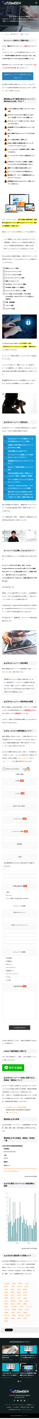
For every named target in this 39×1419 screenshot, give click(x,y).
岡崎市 (20, 1283)
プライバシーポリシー (27, 1409)
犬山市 (25, 1292)
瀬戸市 (6, 1286)
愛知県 (21, 34)
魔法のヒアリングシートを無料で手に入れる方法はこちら (18, 76)
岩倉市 (27, 1301)
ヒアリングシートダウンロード (18, 1404)
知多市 (25, 1298)
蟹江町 (19, 1312)
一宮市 (27, 1283)
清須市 (6, 1306)
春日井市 (19, 1286)
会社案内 (9, 1407)
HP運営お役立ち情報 (24, 1407)
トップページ (7, 1404)
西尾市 (13, 1292)
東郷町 (14, 1309)
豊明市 (6, 1304)
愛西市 (25, 1304)
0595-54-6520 (22, 758)
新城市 (6, 1298)
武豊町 (6, 1318)
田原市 (19, 1304)
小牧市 (19, 1295)
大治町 (13, 1312)
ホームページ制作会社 (13, 1359)
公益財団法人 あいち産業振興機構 (16, 1107)
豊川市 (27, 1286)
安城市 (6, 1292)
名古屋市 (7, 1283)
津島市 (6, 1289)
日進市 (13, 1304)
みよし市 (28, 1306)
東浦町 (14, 1315)
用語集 (32, 1407)
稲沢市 (25, 1295)
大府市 (19, 1298)
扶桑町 (6, 1312)
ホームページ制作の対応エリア (12, 34)
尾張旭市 (13, 1301)
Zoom (27, 1377)
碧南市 (13, 1289)
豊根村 (6, 1321)
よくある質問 (15, 1407)
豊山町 (20, 1309)
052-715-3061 (14, 1112)
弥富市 (22, 1306)
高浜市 (20, 1301)
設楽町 (19, 1318)
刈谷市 (19, 1289)
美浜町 (28, 1315)
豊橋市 (14, 1283)
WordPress (11, 1377)
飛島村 (25, 1312)
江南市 (13, 1295)
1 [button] (18, 1381)
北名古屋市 (14, 1306)
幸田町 (13, 1318)
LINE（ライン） (7, 761)
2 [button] (20, 1381)
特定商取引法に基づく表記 (14, 1409)
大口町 (27, 1309)
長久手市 (7, 1309)
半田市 (13, 1286)
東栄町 (25, 1318)
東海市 (13, 1298)
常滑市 (6, 1295)
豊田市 (25, 1289)
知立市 (6, 1301)
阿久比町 (7, 1315)
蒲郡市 (19, 1292)
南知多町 (21, 1315)
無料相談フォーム (31, 1404)
